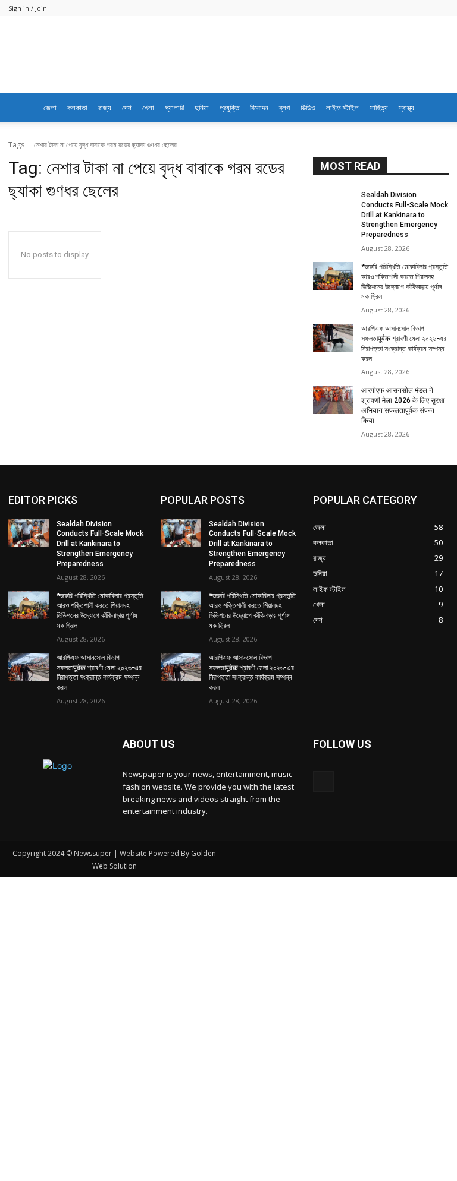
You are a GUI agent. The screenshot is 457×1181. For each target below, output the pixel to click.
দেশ (127, 107)
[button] (434, 107)
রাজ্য (104, 107)
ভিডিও (308, 107)
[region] (228, 139)
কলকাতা (77, 107)
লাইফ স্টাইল (342, 107)
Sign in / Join (27, 8)
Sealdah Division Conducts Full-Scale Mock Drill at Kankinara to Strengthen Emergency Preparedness (404, 234)
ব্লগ (284, 107)
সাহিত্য (379, 107)
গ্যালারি (174, 107)
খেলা (148, 107)
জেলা (50, 107)
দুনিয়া (202, 107)
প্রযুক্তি (229, 107)
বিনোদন (259, 107)
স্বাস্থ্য (406, 107)
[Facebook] (323, 800)
